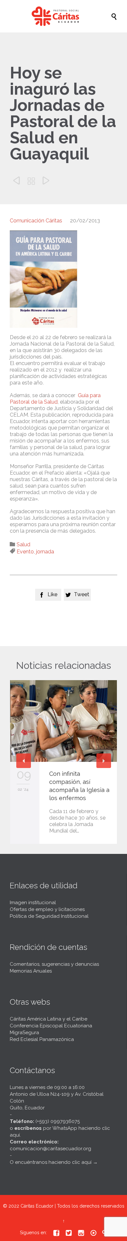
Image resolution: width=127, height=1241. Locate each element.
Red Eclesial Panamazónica (42, 1039)
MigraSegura (24, 1032)
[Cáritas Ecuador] (67, 16)
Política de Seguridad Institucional (49, 916)
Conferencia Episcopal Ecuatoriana (51, 1026)
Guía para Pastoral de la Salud (55, 398)
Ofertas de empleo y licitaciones (47, 909)
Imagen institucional (33, 902)
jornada (45, 552)
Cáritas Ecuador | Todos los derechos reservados (72, 1206)
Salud (23, 544)
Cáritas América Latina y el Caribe (48, 1019)
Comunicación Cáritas (36, 221)
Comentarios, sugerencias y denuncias (54, 964)
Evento (25, 552)
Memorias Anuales (31, 971)
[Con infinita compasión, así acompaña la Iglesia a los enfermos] (63, 721)
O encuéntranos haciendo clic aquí (51, 1162)
